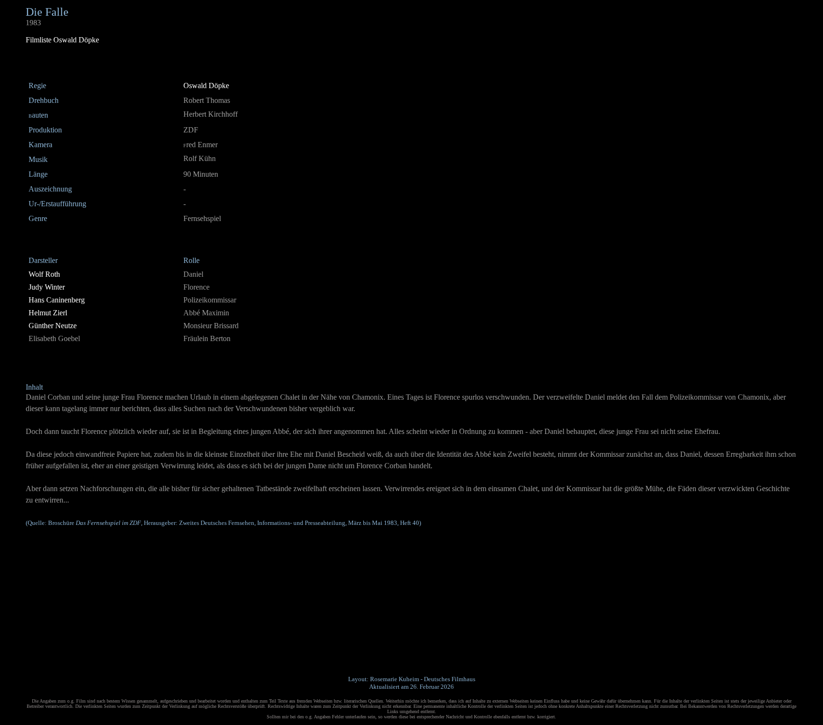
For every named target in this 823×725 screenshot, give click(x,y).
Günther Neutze (53, 326)
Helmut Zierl (48, 313)
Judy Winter (47, 287)
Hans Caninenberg (57, 300)
